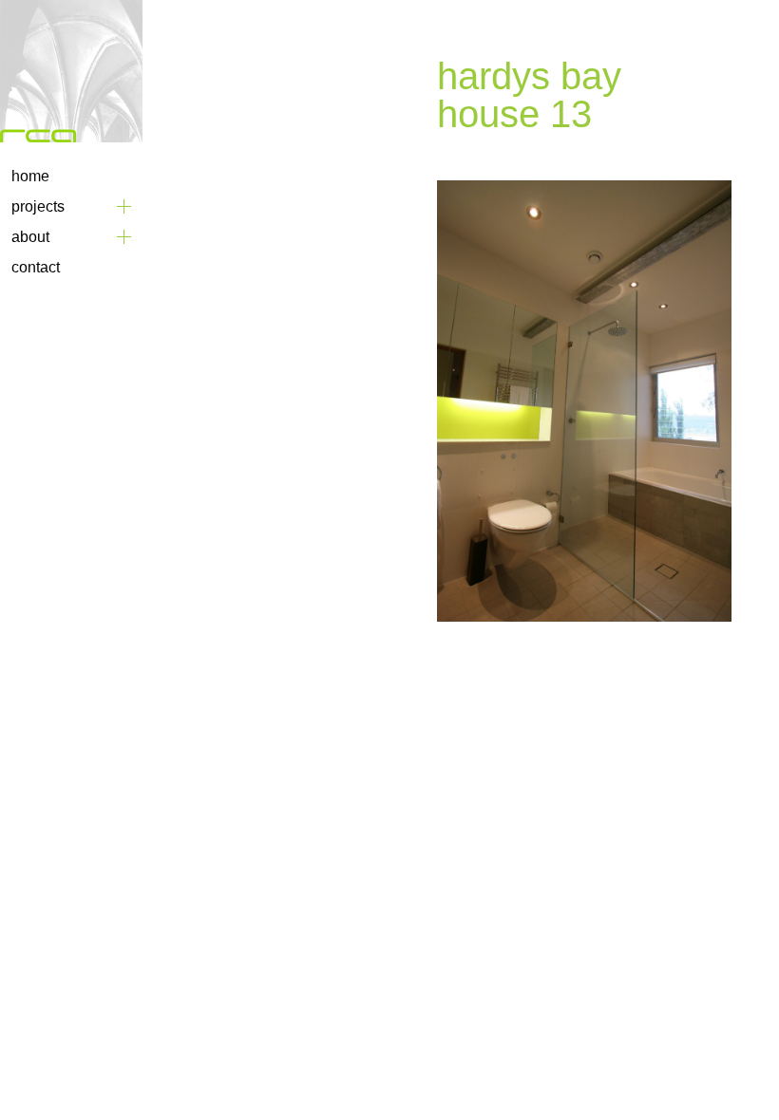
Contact (35, 267)
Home (30, 176)
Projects (38, 206)
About (30, 237)
